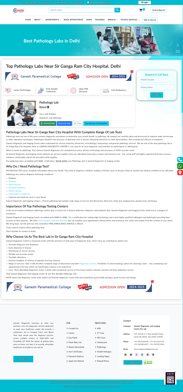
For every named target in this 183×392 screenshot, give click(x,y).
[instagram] (136, 355)
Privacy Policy (74, 382)
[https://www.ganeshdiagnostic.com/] (18, 10)
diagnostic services (88, 264)
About (37, 20)
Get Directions (133, 362)
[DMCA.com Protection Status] (147, 362)
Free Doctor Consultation (96, 123)
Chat (78, 123)
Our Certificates (76, 352)
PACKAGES (100, 20)
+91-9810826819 (60, 2)
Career (71, 333)
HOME (28, 20)
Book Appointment (73, 20)
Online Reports (158, 10)
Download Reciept (125, 382)
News (89, 20)
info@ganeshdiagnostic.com (100, 2)
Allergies (12, 181)
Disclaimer (102, 382)
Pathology (101, 347)
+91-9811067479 (44, 2)
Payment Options (76, 356)
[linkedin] (153, 355)
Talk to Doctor (150, 20)
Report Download (76, 347)
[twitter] (131, 355)
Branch (112, 20)
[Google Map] (180, 173)
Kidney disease (15, 191)
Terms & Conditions (58, 382)
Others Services (129, 20)
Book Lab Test (64, 123)
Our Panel (73, 338)
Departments (52, 20)
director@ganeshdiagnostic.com (146, 349)
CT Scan (100, 333)
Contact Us (23, 359)
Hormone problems (17, 188)
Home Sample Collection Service (52, 221)
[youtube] (142, 355)
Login (145, 2)
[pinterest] (148, 355)
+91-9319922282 (76, 2)
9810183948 (48, 123)
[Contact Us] (180, 160)
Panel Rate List (75, 342)
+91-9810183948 (29, 2)
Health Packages (104, 352)
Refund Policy (103, 361)
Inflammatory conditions (19, 194)
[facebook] (125, 355)
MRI (99, 328)
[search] (117, 10)
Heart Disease (15, 185)
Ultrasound (102, 342)
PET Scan (101, 338)
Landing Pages (103, 356)
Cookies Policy (89, 382)
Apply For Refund (76, 361)
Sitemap (112, 382)
